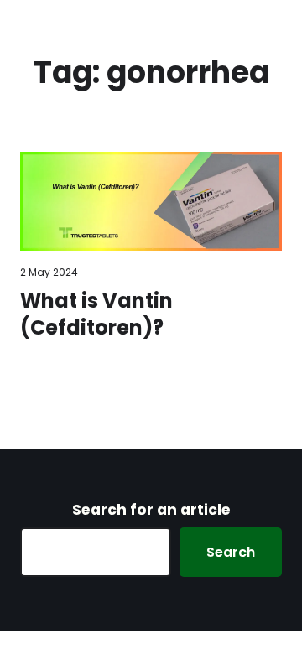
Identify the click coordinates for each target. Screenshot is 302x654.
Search (230, 552)
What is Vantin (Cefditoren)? (96, 314)
